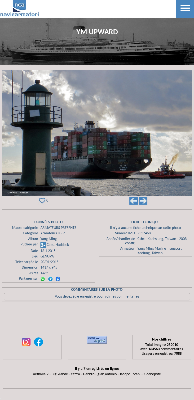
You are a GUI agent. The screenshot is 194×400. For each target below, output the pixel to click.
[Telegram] (50, 279)
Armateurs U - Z (52, 233)
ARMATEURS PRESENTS (58, 228)
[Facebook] (58, 279)
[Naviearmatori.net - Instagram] (26, 347)
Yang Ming (48, 239)
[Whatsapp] (42, 279)
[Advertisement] (97, 319)
